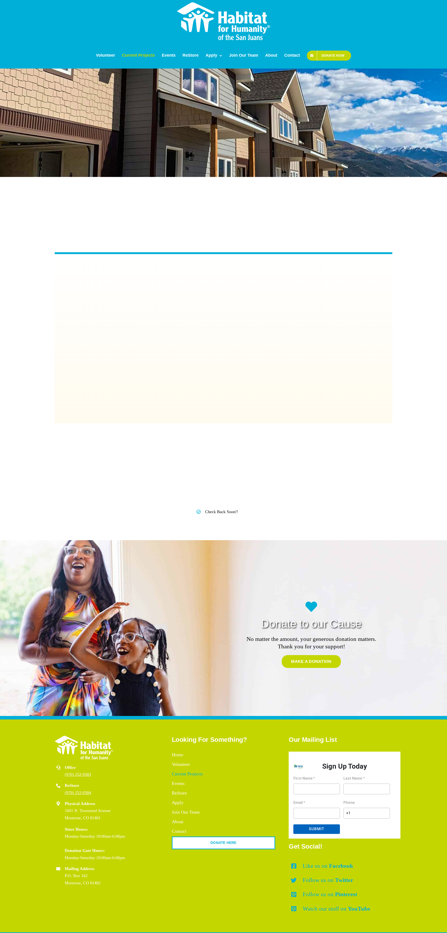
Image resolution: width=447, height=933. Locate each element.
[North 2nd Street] (307, 307)
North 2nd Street (259, 362)
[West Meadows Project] (139, 323)
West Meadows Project (105, 394)
